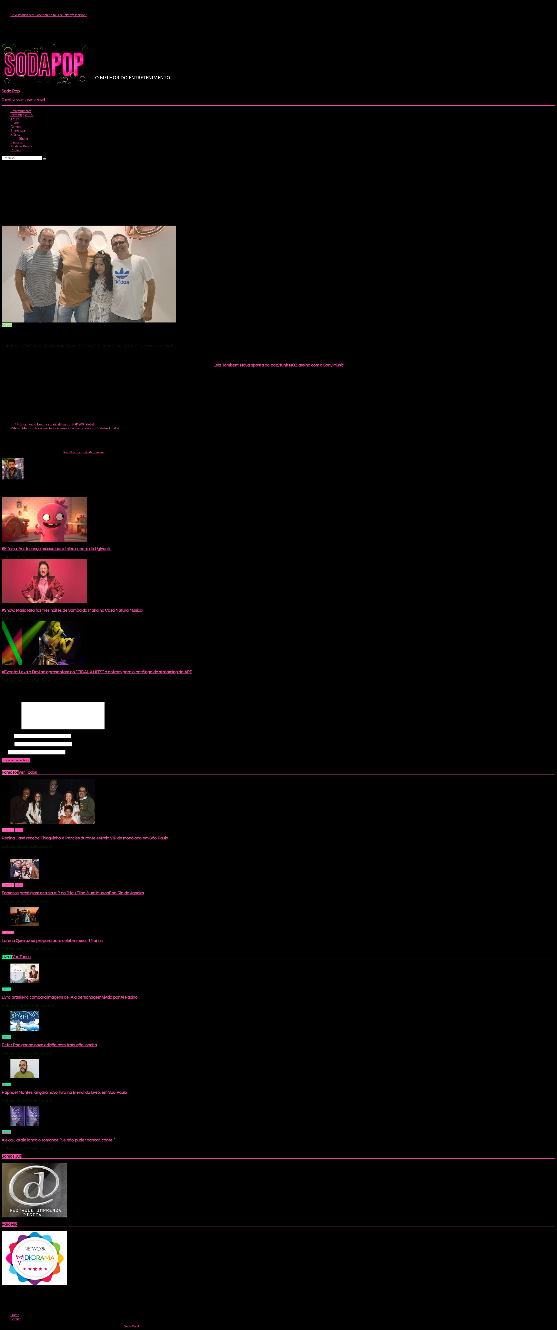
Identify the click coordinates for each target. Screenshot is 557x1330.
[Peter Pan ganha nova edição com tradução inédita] (24, 1029)
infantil (117, 346)
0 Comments (103, 346)
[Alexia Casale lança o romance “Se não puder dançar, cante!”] (24, 1124)
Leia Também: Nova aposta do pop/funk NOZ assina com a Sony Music (278, 365)
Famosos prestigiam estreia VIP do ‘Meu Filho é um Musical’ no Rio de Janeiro (73, 893)
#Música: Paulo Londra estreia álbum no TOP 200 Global (52, 424)
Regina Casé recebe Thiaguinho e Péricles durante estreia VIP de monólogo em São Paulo (85, 838)
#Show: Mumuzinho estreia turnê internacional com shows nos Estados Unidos (66, 428)
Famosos (16, 142)
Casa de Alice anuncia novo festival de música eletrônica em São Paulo (59, 14)
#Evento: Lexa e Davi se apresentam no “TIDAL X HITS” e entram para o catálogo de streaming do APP (97, 672)
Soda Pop (11, 91)
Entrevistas (17, 130)
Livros (14, 123)
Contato (15, 150)
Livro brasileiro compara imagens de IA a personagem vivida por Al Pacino (70, 997)
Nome (7, 736)
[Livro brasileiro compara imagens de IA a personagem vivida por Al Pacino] (24, 982)
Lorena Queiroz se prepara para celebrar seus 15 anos (52, 941)
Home (19, 830)
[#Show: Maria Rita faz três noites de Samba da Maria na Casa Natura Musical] (44, 602)
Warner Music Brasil (158, 346)
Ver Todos (27, 772)
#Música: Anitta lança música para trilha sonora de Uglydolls (56, 549)
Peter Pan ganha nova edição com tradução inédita (49, 1045)
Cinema (15, 126)
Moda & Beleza (21, 146)
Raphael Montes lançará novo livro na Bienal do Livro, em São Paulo (64, 1092)
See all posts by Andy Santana (83, 452)
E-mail (7, 744)
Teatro (14, 119)
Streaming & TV (22, 115)
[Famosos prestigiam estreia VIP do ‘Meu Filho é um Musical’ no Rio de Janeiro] (24, 877)
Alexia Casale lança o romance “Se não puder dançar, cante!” (58, 1140)
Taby (139, 346)
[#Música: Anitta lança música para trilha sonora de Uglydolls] (44, 540)
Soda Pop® (132, 1326)
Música (15, 134)
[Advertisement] (278, 192)
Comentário (11, 728)
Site (4, 752)
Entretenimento (20, 111)
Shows (24, 138)
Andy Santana (66, 346)
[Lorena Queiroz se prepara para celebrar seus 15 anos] (24, 925)
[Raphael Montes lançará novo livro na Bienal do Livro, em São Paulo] (24, 1077)
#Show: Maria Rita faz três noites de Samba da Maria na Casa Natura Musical (72, 610)
